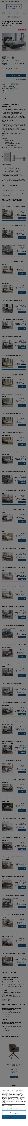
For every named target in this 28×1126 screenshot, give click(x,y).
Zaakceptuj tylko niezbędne (14, 1109)
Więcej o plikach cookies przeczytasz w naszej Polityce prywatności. (13, 1104)
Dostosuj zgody (14, 1113)
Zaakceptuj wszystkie (14, 1117)
